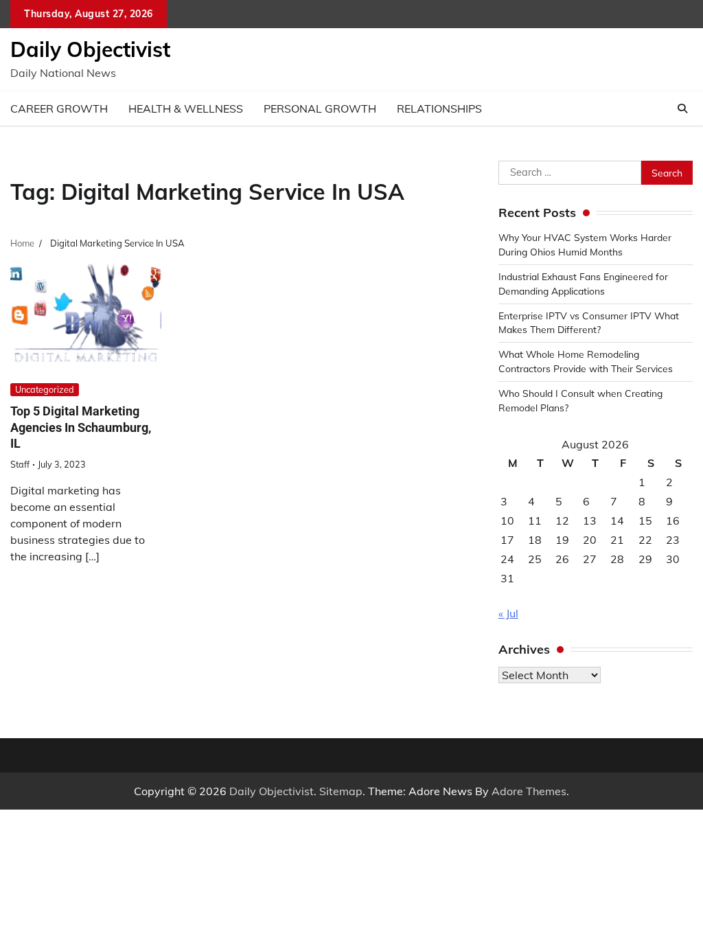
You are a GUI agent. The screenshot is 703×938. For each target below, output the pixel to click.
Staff (20, 464)
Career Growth (59, 108)
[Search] (682, 108)
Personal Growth (320, 108)
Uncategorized (44, 389)
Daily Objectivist (90, 49)
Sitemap (340, 791)
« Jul (508, 613)
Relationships (439, 108)
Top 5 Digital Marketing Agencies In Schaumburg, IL (80, 427)
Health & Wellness (185, 108)
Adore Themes (529, 791)
